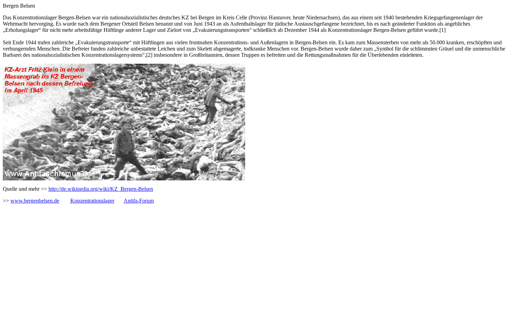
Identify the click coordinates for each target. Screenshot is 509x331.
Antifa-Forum (139, 201)
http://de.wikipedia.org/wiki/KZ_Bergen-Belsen (100, 189)
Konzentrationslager (92, 201)
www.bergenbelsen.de (34, 201)
